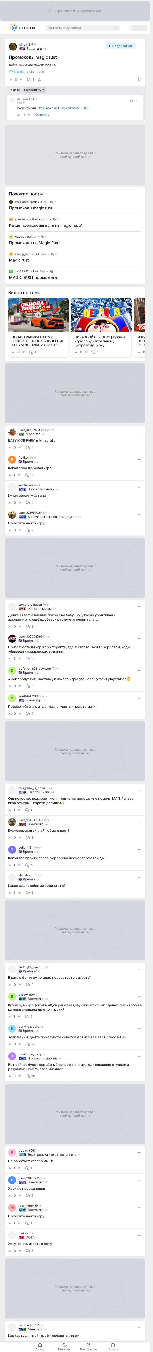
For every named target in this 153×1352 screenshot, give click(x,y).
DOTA (30, 1184)
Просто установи (41, 436)
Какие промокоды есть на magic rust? (45, 172)
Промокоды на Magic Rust (34, 190)
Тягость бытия (39, 739)
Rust (29, 183)
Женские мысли (40, 556)
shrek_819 (20, 148)
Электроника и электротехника (52, 1102)
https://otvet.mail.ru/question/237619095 (63, 55)
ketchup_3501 (23, 201)
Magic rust (19, 207)
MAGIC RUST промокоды (33, 225)
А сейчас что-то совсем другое (52, 464)
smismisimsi (22, 166)
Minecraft (33, 381)
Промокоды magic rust (31, 155)
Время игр (35, 148)
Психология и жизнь (42, 1005)
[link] (38, 275)
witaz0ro (19, 183)
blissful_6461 (22, 218)
